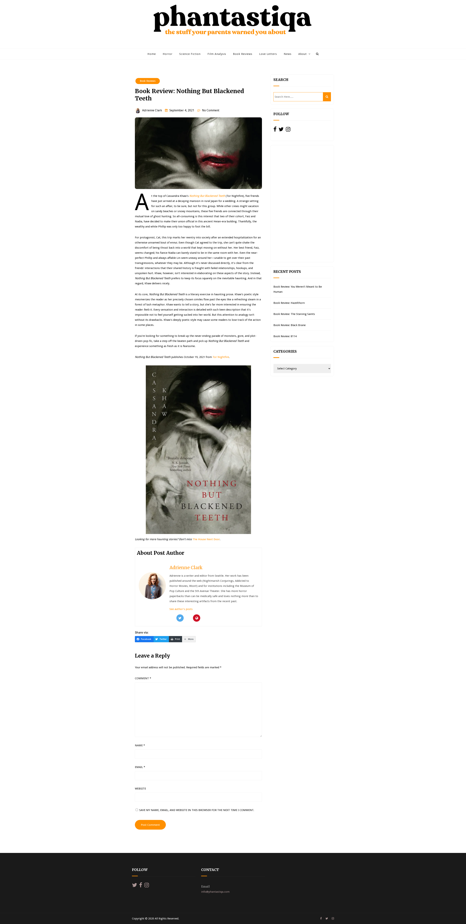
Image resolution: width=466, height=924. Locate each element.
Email (140, 767)
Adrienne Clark (152, 110)
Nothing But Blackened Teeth (207, 196)
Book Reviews (242, 54)
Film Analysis (217, 54)
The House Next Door (206, 539)
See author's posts (181, 609)
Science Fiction (190, 54)
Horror (167, 54)
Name (140, 745)
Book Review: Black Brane (289, 325)
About (302, 54)
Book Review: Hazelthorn (289, 303)
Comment (143, 678)
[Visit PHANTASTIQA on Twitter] (281, 130)
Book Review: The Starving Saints (294, 314)
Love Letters (268, 54)
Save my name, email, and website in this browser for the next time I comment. (196, 810)
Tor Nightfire (221, 357)
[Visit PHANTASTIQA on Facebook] (275, 130)
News (287, 54)
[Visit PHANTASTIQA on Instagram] (288, 130)
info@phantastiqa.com (215, 891)
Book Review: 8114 (285, 336)
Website (140, 788)
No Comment (210, 110)
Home (151, 54)
